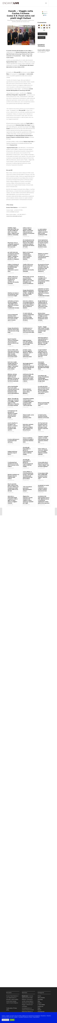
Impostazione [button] (5, 1019)
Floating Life (40, 1006)
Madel (39, 1008)
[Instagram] (53, 3)
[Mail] (55, 3)
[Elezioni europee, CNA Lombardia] (56, 511)
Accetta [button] (12, 1019)
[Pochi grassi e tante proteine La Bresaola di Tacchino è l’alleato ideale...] (1, 511)
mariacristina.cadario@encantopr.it (14, 216)
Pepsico (39, 1009)
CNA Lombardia (41, 997)
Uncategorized (41, 1011)
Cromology (40, 999)
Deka (39, 1001)
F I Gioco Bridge (41, 1004)
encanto (39, 1002)
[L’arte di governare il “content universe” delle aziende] (44, 673)
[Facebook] (51, 3)
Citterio (39, 996)
